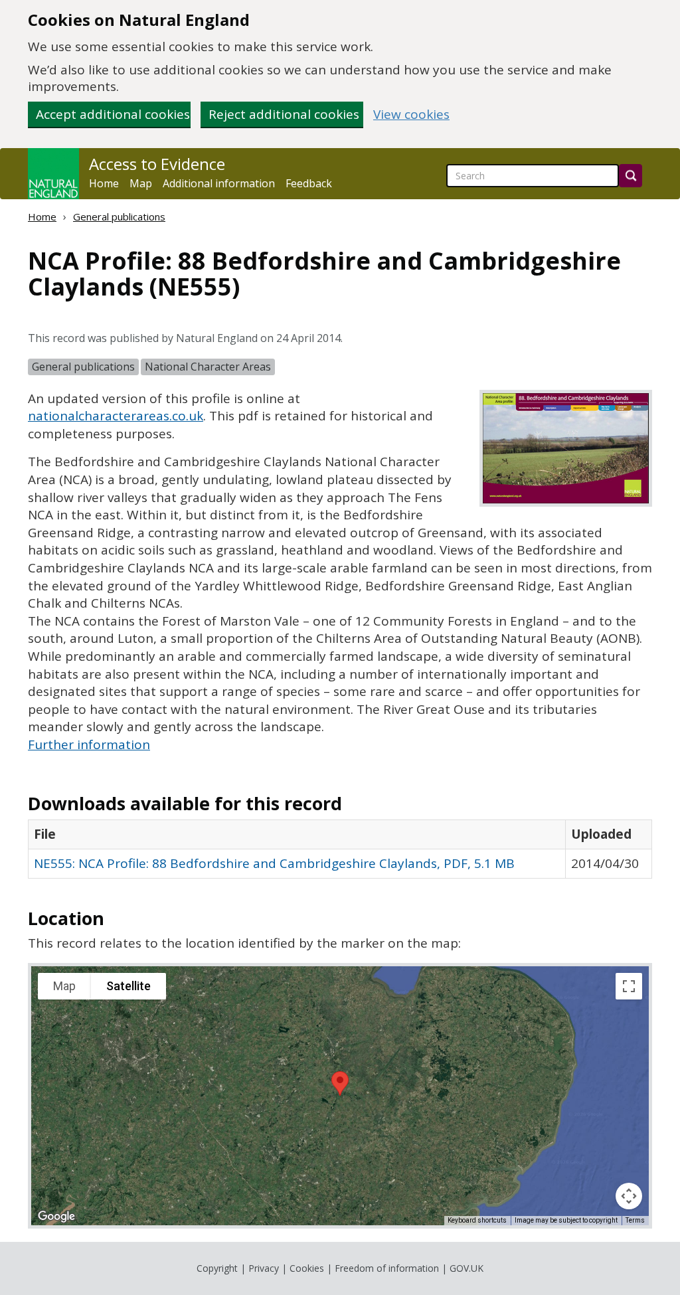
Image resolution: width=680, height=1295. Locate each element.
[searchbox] (532, 175)
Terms (635, 1220)
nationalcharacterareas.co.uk (115, 415)
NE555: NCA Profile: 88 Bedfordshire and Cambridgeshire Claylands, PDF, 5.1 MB (274, 863)
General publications (119, 216)
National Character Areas (208, 366)
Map (140, 183)
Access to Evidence (157, 164)
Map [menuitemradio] (64, 986)
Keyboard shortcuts (477, 1220)
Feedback (309, 183)
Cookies (307, 1268)
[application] (340, 1096)
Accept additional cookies (113, 114)
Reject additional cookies (284, 114)
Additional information (219, 183)
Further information (89, 744)
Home (104, 183)
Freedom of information (387, 1268)
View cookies (411, 114)
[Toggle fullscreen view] (629, 986)
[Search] (630, 175)
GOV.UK (466, 1268)
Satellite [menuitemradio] (128, 986)
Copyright (217, 1268)
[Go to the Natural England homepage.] (53, 173)
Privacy (263, 1268)
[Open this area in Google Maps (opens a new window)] (56, 1216)
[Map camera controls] (629, 1196)
